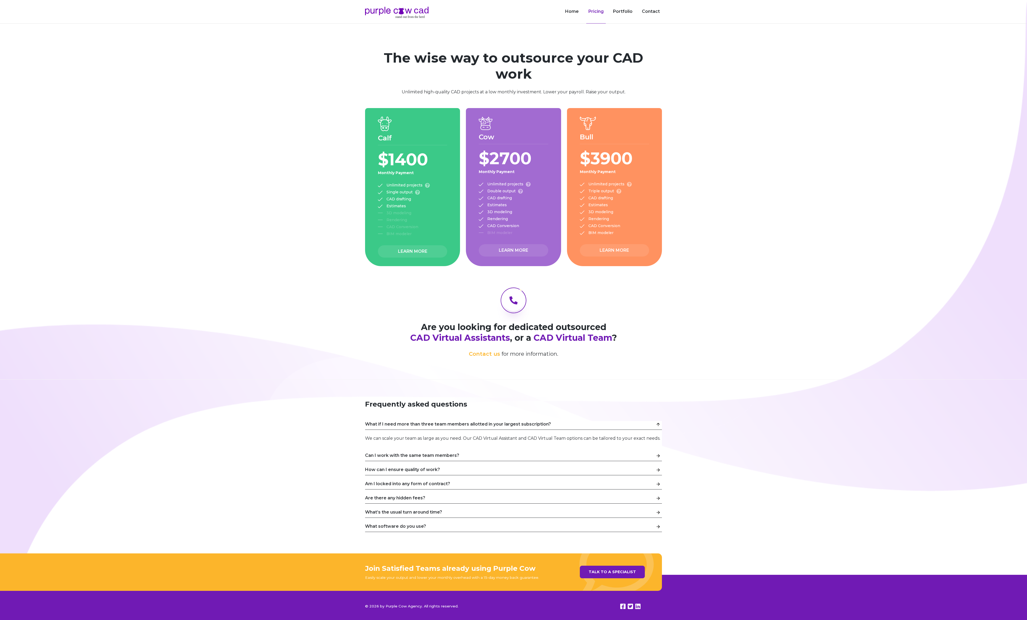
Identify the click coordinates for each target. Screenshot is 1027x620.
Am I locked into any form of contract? (407, 483)
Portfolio (623, 11)
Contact (651, 11)
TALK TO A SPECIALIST (612, 571)
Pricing (596, 11)
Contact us (484, 354)
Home (572, 11)
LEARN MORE (412, 251)
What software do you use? (395, 526)
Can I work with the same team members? (412, 455)
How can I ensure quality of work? (402, 469)
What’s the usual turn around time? (403, 512)
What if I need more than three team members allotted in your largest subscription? (458, 424)
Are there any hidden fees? (395, 497)
